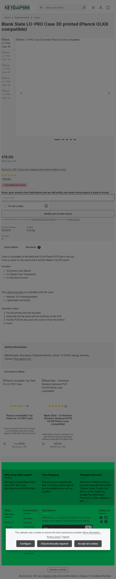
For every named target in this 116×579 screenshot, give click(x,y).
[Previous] (21, 93)
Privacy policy (54, 537)
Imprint (66, 537)
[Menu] (93, 7)
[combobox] (62, 7)
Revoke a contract (58, 569)
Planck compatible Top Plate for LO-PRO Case (19, 417)
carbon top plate (15, 292)
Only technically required (54, 543)
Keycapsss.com (22, 358)
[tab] (11, 247)
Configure (25, 543)
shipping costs (49, 576)
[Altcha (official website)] (46, 206)
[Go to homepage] (17, 8)
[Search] (84, 7)
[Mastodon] (106, 522)
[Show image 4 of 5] (71, 139)
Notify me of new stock (58, 213)
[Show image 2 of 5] (63, 139)
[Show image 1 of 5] (57, 139)
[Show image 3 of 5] (67, 139)
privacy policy (74, 219)
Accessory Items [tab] (14, 371)
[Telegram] (101, 522)
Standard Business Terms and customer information (28, 526)
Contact (8, 527)
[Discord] (101, 518)
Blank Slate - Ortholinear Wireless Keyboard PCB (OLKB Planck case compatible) (58, 420)
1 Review (6, 178)
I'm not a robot (15, 206)
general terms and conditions (43, 219)
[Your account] (100, 7)
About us (9, 522)
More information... (92, 532)
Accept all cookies (88, 543)
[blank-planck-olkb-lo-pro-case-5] (65, 87)
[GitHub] (106, 518)
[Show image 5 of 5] (75, 139)
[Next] (109, 93)
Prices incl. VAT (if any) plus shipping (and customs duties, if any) (34, 169)
